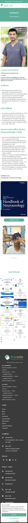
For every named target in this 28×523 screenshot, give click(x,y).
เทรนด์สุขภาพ (5, 416)
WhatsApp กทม (9, 484)
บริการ (3, 414)
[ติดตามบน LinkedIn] (16, 460)
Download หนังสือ (14, 220)
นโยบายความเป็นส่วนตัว (7, 426)
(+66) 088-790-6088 (10, 492)
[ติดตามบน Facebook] (3, 459)
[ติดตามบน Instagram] (7, 460)
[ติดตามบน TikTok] (13, 460)
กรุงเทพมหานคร (9, 437)
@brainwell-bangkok (10, 480)
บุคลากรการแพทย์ (6, 419)
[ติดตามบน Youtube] (9, 459)
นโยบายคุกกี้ (4, 428)
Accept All (14, 514)
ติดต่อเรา (4, 423)
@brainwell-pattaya (10, 498)
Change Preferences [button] (14, 518)
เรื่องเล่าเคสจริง (5, 421)
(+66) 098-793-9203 (10, 473)
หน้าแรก (4, 409)
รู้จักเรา (3, 411)
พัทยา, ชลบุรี (8, 446)
